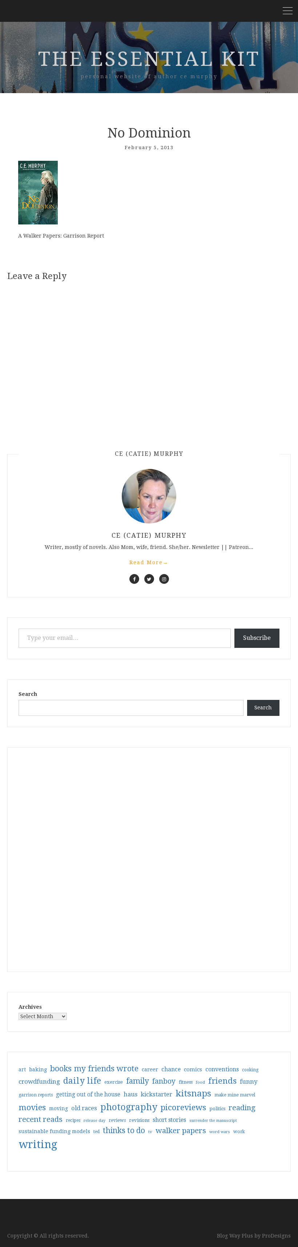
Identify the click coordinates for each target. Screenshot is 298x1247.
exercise (113, 1082)
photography (128, 1107)
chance (171, 1069)
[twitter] (149, 579)
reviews (117, 1120)
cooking (250, 1069)
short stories (169, 1119)
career (150, 1069)
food (200, 1082)
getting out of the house (88, 1094)
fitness (186, 1082)
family (137, 1081)
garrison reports (36, 1094)
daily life (82, 1081)
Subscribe (257, 637)
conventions (222, 1069)
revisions (139, 1120)
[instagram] (164, 579)
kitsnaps (193, 1093)
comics (193, 1069)
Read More (149, 562)
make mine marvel (234, 1094)
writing (38, 1144)
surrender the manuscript (213, 1120)
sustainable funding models (54, 1131)
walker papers (181, 1130)
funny (249, 1081)
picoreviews (183, 1107)
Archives (30, 1007)
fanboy (164, 1081)
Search (28, 694)
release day (94, 1120)
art (22, 1069)
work (239, 1131)
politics (217, 1108)
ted (96, 1131)
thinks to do (124, 1130)
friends (222, 1080)
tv (150, 1131)
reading (242, 1107)
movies (32, 1107)
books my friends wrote (94, 1068)
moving (58, 1108)
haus (130, 1094)
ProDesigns (276, 1236)
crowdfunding (39, 1081)
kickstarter (156, 1094)
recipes (73, 1120)
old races (84, 1108)
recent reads (41, 1119)
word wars (219, 1132)
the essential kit (149, 59)
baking (38, 1069)
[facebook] (134, 579)
